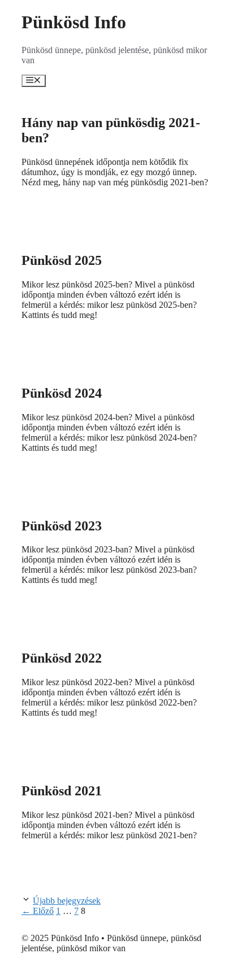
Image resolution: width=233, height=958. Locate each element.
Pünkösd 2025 (61, 260)
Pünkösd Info (73, 22)
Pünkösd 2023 (61, 526)
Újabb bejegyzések (67, 900)
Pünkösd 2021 (61, 790)
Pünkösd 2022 (61, 658)
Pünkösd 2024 (61, 393)
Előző (37, 911)
